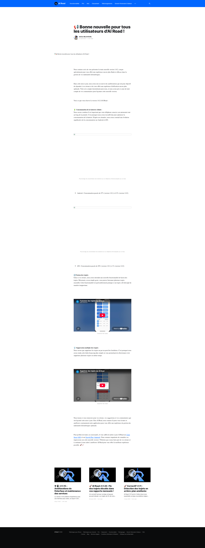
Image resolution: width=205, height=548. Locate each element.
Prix (83, 3)
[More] (135, 3)
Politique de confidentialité (126, 534)
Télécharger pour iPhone (75, 532)
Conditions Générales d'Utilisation (109, 534)
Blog (88, 534)
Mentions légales (95, 534)
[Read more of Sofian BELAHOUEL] (76, 37)
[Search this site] (149, 3)
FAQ (143, 532)
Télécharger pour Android (89, 532)
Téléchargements (107, 3)
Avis (88, 3)
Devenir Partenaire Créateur (123, 3)
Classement (95, 3)
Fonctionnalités (74, 3)
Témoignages (121, 532)
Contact (83, 534)
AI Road (56, 532)
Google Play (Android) (93, 437)
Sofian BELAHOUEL (85, 36)
